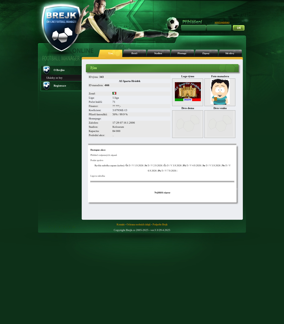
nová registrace (222, 22)
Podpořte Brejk (160, 224)
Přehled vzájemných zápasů (103, 155)
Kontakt (121, 224)
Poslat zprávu (96, 160)
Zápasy (206, 53)
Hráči (134, 53)
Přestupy (182, 53)
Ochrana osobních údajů (139, 224)
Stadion (158, 53)
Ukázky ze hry (54, 77)
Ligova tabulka (97, 176)
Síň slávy (229, 53)
